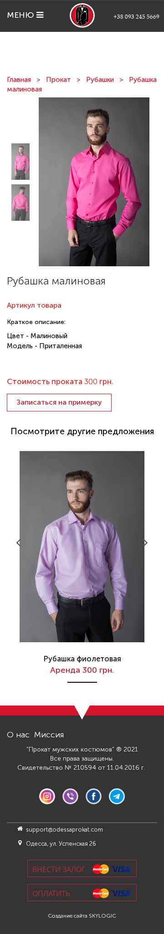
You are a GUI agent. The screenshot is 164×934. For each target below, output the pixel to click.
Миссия (49, 735)
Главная (19, 80)
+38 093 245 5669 (136, 16)
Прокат (58, 80)
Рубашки (100, 80)
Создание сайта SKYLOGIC (82, 916)
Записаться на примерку (59, 402)
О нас (18, 735)
